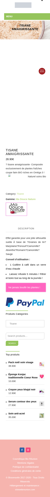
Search (12, 343)
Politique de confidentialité (26, 467)
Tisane (20, 194)
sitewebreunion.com (25, 489)
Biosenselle (14, 477)
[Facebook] (22, 450)
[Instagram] (28, 450)
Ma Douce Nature (26, 199)
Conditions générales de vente (26, 471)
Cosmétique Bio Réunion (25, 459)
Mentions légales (25, 463)
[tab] (26, 229)
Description (26, 228)
